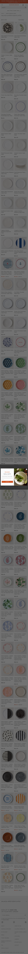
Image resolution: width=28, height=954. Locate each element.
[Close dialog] (26, 469)
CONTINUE (7, 481)
